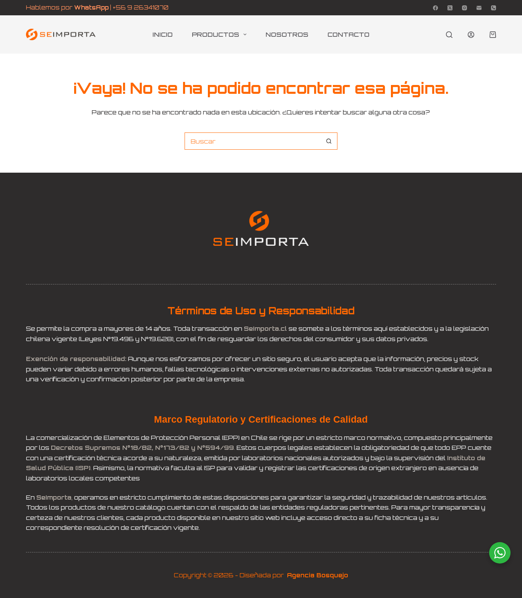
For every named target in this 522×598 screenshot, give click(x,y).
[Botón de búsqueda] (329, 141)
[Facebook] (435, 7)
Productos (215, 34)
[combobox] (253, 141)
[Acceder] (471, 34)
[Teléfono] (493, 7)
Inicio (162, 34)
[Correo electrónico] (479, 7)
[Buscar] (449, 34)
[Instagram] (464, 7)
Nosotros (287, 34)
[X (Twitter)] (449, 7)
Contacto (348, 34)
